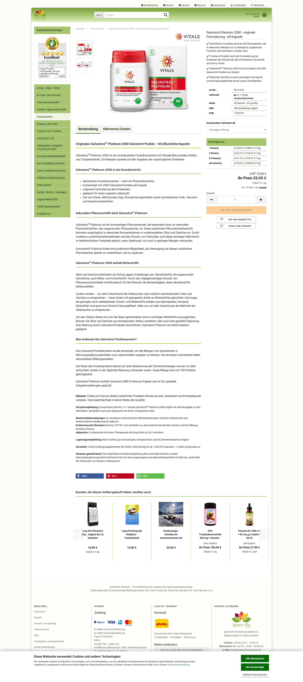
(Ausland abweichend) (243, 98)
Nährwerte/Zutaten (116, 129)
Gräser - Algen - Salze (48, 88)
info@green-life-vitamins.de (246, 649)
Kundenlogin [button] (239, 5)
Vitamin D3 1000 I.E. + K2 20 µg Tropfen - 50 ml (249, 534)
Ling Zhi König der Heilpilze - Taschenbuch (132, 534)
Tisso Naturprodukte (48, 102)
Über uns (201, 5)
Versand (185, 5)
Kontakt (169, 5)
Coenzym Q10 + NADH (49, 131)
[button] (218, 5)
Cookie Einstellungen (44, 647)
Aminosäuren (44, 185)
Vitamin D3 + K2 (45, 138)
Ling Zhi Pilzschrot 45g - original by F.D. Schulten (93, 534)
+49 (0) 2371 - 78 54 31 (246, 642)
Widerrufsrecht (41, 629)
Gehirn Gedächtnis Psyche (51, 170)
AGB (36, 635)
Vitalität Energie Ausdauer (51, 177)
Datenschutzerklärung (179, 664)
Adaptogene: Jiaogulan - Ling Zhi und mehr (50, 147)
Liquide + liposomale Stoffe (51, 109)
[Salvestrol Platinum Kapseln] (148, 73)
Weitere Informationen (255, 674)
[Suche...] (165, 15)
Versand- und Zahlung (45, 623)
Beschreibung (88, 129)
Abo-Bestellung (150, 5)
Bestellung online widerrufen (181, 650)
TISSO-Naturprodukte (48, 206)
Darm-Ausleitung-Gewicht (51, 163)
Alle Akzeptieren (255, 658)
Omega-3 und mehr (47, 124)
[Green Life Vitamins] (61, 15)
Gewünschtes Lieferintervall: (220, 123)
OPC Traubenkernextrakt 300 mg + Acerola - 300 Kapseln (210, 534)
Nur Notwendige (255, 667)
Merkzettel (258, 5)
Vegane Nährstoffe (47, 199)
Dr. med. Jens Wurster (49, 95)
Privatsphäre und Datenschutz (49, 641)
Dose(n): (210, 193)
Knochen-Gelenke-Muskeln (51, 156)
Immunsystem (44, 116)
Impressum (39, 611)
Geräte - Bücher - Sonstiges (51, 192)
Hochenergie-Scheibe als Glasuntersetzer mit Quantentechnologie (171, 534)
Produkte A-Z (44, 213)
